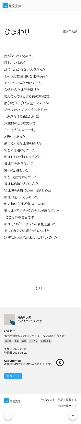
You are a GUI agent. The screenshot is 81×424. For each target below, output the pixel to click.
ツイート (15, 376)
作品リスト (48, 399)
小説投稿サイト (67, 405)
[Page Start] (73, 416)
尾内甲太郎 (70, 31)
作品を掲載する (67, 399)
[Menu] (8, 416)
